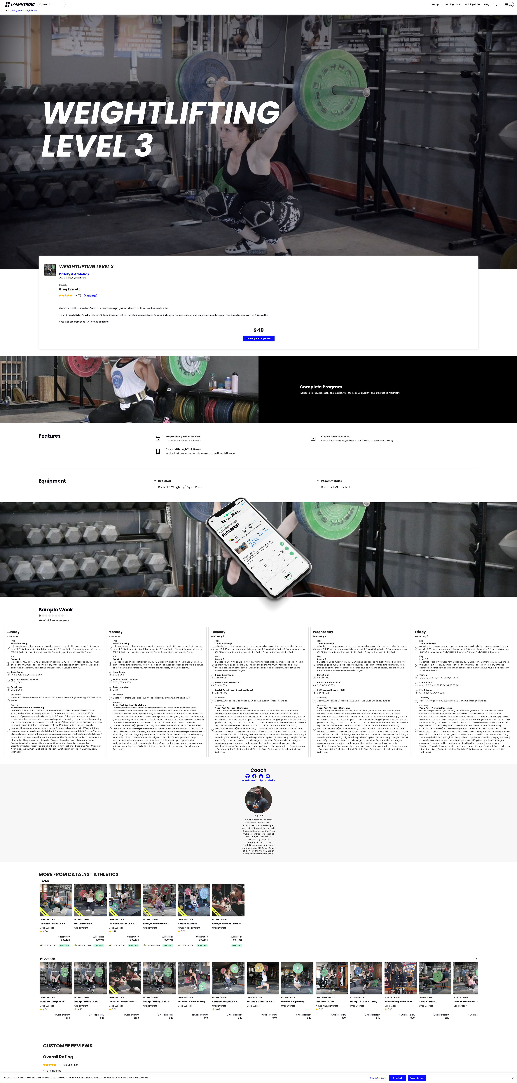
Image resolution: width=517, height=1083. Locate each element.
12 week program (165, 1014)
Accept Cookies (417, 1078)
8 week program (96, 1014)
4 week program (62, 1014)
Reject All (397, 1078)
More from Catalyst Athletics (258, 780)
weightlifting (31, 10)
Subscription (64, 936)
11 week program (131, 1014)
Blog (486, 4)
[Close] (513, 1078)
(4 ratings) (90, 295)
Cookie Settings (377, 1078)
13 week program (338, 1014)
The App (434, 4)
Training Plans (472, 4)
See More (63, 911)
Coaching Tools (451, 4)
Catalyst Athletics (74, 274)
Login (496, 4)
